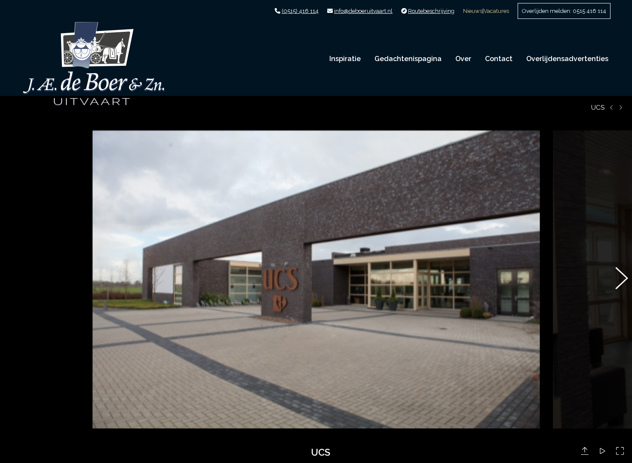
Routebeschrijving (431, 11)
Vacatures (496, 11)
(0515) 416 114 (300, 11)
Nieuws (472, 11)
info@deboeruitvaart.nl (363, 11)
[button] (15, 279)
